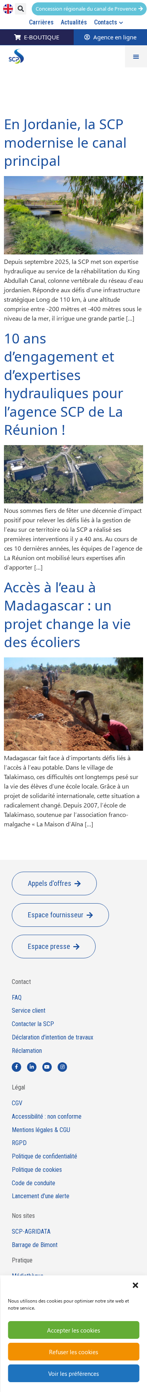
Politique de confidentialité (44, 1156)
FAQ (17, 997)
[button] (135, 1285)
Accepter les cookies (73, 1330)
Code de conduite (33, 1183)
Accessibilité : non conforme (47, 1116)
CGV (17, 1103)
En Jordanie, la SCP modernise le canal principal (65, 142)
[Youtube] (47, 1067)
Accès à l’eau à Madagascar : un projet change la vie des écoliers (67, 614)
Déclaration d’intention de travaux (52, 1037)
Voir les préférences (73, 1373)
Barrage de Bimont (35, 1245)
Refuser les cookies (73, 1352)
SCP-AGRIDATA (31, 1231)
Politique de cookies (37, 1169)
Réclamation (27, 1050)
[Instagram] (62, 1067)
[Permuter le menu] (136, 56)
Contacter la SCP (33, 1024)
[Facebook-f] (16, 1067)
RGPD (19, 1143)
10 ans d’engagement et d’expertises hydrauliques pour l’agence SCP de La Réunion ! (63, 384)
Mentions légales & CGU (41, 1130)
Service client (28, 1010)
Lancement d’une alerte (40, 1196)
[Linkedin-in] (31, 1067)
